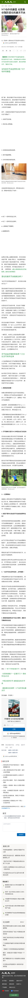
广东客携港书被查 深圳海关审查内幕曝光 (14, 944)
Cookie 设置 (14, 995)
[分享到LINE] (6, 51)
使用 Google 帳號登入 (15, 733)
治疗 (11, 747)
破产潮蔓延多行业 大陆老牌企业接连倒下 (14, 959)
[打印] (17, 51)
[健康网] (8, 2)
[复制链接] (13, 50)
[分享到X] (10, 51)
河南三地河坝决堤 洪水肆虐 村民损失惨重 (13, 938)
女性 (6, 747)
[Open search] (25, 1)
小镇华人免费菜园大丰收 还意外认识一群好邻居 (14, 868)
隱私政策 (15, 737)
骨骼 (6, 6)
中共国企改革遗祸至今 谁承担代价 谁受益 (13, 965)
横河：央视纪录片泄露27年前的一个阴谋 (14, 954)
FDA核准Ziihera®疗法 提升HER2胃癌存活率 (13, 874)
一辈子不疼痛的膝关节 (12, 669)
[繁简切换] (24, 51)
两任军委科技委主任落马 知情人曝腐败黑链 (14, 927)
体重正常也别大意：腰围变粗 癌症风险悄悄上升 (14, 856)
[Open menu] (2, 2)
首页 (2, 6)
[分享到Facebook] (2, 51)
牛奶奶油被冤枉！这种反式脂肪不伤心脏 (13, 851)
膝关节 (23, 745)
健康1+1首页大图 (13, 750)
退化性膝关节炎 (9, 745)
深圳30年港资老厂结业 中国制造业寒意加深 (14, 933)
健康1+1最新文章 (13, 752)
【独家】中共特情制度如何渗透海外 (13, 949)
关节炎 (17, 745)
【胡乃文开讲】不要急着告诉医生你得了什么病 (13, 862)
